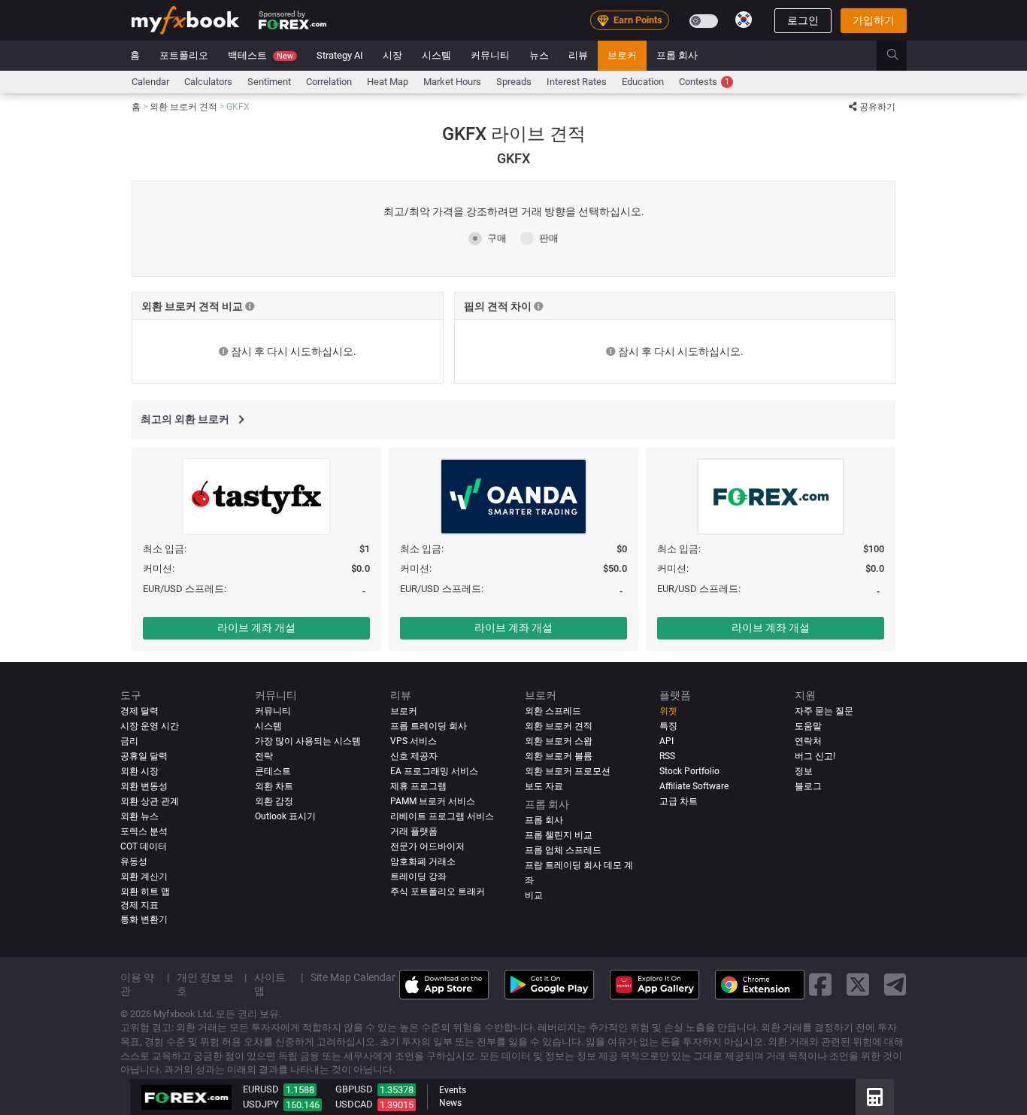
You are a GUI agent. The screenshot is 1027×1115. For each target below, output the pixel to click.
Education (643, 81)
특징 (668, 726)
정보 (804, 771)
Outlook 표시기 (285, 816)
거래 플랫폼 (414, 831)
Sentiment (269, 81)
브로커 (622, 55)
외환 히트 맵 (145, 891)
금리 (129, 741)
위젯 (668, 711)
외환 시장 (139, 771)
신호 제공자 (414, 756)
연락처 (808, 741)
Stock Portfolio (689, 771)
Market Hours (452, 81)
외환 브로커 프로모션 (567, 771)
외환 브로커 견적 (558, 726)
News (450, 1103)
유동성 (133, 861)
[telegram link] (895, 984)
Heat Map (387, 81)
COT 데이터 (143, 846)
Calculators (208, 81)
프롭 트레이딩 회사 (428, 726)
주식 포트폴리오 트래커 (437, 891)
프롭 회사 (677, 55)
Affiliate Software (694, 786)
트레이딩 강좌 (418, 876)
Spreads (514, 81)
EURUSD (261, 1089)
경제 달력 (139, 711)
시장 (392, 55)
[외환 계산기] (875, 1097)
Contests (704, 81)
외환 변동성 (144, 786)
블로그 (808, 786)
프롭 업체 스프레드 (563, 850)
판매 (549, 238)
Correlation (329, 81)
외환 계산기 (144, 876)
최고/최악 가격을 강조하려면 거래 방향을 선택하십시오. (513, 211)
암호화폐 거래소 (423, 861)
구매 (497, 238)
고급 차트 (678, 801)
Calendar (150, 81)
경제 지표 (139, 905)
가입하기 (874, 20)
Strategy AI (340, 55)
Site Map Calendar (353, 977)
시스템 (436, 55)
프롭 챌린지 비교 (558, 835)
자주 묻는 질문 (824, 711)
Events (452, 1090)
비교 (534, 895)
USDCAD (354, 1104)
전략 (264, 756)
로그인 (803, 20)
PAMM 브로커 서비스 (432, 801)
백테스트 (260, 55)
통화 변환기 (144, 919)
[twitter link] (858, 984)
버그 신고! (815, 756)
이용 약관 (137, 984)
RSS (667, 756)
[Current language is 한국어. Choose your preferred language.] (743, 20)
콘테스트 (273, 771)
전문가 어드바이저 (427, 846)
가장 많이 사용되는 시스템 (308, 741)
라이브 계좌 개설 (256, 627)
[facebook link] (820, 984)
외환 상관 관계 (149, 801)
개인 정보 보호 (205, 984)
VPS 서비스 (413, 741)
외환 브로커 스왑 (558, 741)
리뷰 (578, 55)
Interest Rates (577, 81)
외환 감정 (274, 801)
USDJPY (261, 1104)
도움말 (808, 726)
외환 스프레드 (553, 711)
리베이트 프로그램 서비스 (442, 816)
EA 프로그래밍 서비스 (434, 771)
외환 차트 (274, 786)
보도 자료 (544, 786)
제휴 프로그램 (418, 786)
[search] (901, 56)
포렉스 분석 (144, 831)
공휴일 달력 (144, 756)
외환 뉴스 (139, 816)
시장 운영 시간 (149, 726)
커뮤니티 (490, 55)
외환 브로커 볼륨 (558, 756)
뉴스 (539, 55)
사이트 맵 (270, 984)
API (666, 741)
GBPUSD (354, 1089)
